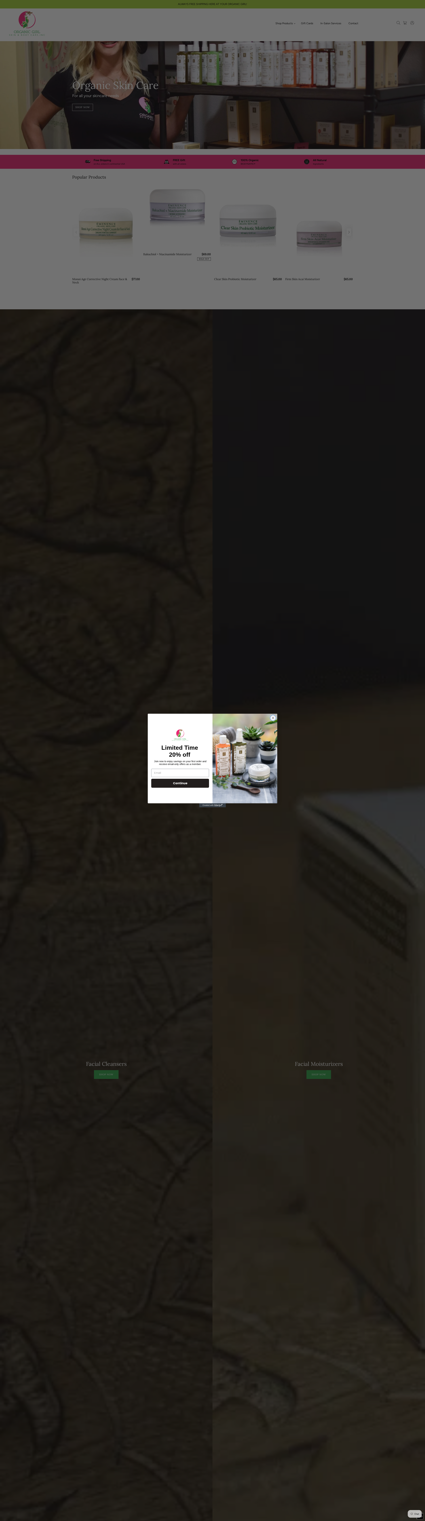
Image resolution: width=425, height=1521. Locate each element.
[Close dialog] (273, 718)
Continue (180, 783)
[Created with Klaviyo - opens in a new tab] (212, 805)
